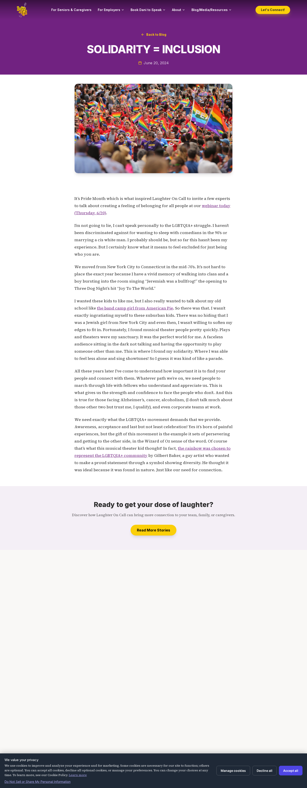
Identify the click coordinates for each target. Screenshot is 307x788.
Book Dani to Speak (146, 10)
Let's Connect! (273, 10)
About (176, 10)
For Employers (109, 10)
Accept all (290, 771)
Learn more (78, 775)
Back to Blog (156, 34)
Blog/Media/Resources (209, 10)
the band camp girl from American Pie (135, 308)
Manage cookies (233, 771)
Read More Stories (153, 530)
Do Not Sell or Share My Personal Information (37, 782)
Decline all (264, 771)
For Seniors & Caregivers (71, 10)
